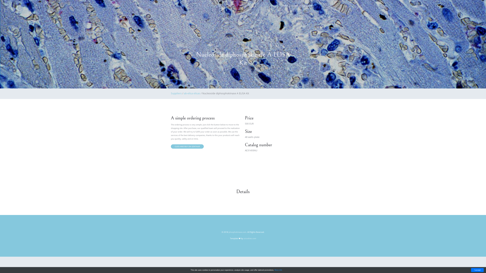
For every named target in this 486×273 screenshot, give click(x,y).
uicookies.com (250, 238)
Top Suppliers (308, 5)
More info (278, 270)
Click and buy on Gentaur (187, 146)
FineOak (176, 6)
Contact (295, 5)
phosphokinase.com (237, 232)
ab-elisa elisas (192, 93)
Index (285, 5)
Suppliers (176, 93)
